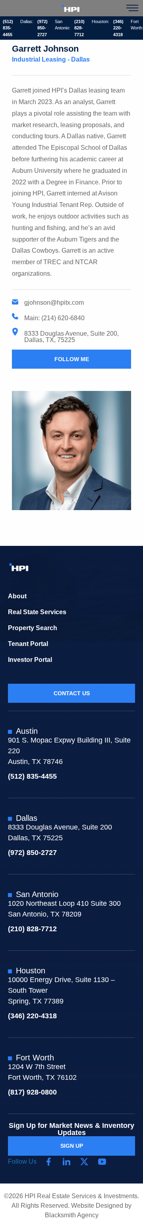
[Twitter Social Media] (84, 1162)
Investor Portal (30, 659)
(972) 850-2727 (42, 28)
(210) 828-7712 (79, 28)
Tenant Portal (28, 643)
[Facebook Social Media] (48, 1162)
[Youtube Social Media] (102, 1162)
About (17, 596)
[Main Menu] (132, 8)
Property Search (32, 628)
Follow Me (71, 359)
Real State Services (37, 612)
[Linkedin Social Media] (66, 1162)
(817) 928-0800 (32, 1092)
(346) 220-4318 (118, 28)
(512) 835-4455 (8, 28)
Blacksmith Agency (72, 1215)
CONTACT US (72, 693)
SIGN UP (71, 1146)
